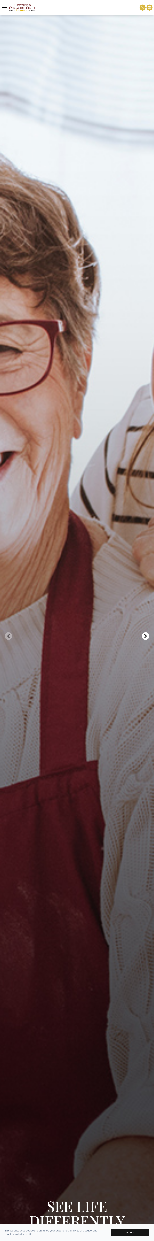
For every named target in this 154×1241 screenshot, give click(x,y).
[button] (5, 7)
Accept (130, 1232)
